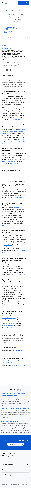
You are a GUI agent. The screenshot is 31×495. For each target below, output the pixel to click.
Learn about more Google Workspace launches (15, 408)
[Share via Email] (3, 70)
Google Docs (5, 64)
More (6, 34)
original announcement (9, 161)
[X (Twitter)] (7, 453)
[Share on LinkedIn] (7, 70)
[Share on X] (14, 70)
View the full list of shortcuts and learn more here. (14, 141)
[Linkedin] (10, 453)
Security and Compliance (11, 65)
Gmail (18, 62)
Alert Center (8, 245)
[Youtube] (3, 453)
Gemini (6, 30)
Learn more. (16, 119)
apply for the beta (7, 325)
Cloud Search (13, 62)
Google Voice (19, 64)
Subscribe (23, 3)
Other (3, 65)
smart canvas (18, 208)
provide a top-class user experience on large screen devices (13, 131)
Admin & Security (9, 31)
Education (7, 32)
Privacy (5, 485)
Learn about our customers (9, 421)
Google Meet (12, 64)
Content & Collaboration (11, 28)
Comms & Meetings (10, 27)
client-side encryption (9, 318)
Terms (9, 485)
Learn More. (18, 306)
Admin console (5, 62)
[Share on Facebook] (10, 70)
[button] (15, 464)
